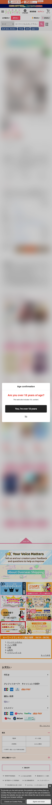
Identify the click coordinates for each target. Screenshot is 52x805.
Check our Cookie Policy (13, 801)
